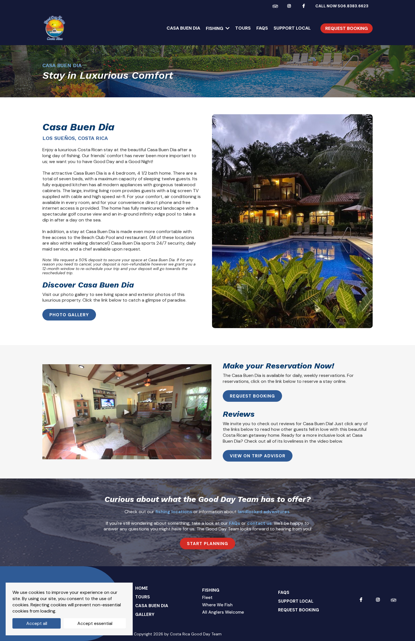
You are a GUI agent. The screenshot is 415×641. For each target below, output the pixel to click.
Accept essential (94, 623)
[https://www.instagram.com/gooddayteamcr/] (290, 5)
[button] (227, 28)
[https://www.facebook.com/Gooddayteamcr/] (305, 5)
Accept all (36, 623)
